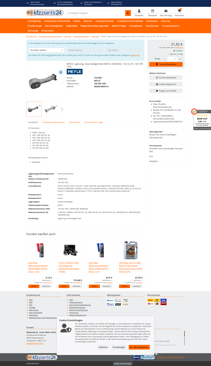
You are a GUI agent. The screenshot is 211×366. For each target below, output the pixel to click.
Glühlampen (152, 21)
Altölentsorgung (75, 302)
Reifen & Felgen (119, 26)
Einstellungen (119, 347)
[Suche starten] (128, 13)
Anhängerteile (34, 21)
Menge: (158, 58)
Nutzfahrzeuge (35, 26)
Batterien (88, 21)
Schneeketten (136, 26)
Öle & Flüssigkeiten (54, 26)
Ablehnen (103, 347)
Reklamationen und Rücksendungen (44, 318)
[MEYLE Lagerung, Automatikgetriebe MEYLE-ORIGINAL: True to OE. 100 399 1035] (45, 81)
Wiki (30, 302)
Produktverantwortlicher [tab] (53, 122)
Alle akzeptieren (140, 347)
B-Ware (76, 21)
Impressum (74, 312)
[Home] (45, 12)
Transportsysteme (170, 26)
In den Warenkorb (168, 64)
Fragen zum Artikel (167, 90)
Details (34, 286)
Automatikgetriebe (81, 36)
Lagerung (95, 36)
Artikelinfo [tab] (33, 122)
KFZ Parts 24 (31, 36)
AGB (71, 300)
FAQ (30, 305)
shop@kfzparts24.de (34, 343)
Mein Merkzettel (35, 312)
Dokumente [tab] (74, 122)
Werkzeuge (33, 30)
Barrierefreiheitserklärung (80, 305)
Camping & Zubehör (104, 21)
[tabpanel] (85, 175)
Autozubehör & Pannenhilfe (57, 21)
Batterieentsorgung (77, 307)
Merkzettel (46, 286)
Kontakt (32, 307)
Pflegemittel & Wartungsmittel (95, 26)
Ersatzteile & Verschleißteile (130, 21)
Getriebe (67, 36)
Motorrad (165, 21)
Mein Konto (33, 310)
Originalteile (71, 26)
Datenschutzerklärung (78, 310)
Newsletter (33, 315)
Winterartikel (47, 30)
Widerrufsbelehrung (77, 315)
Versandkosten (48, 282)
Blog (31, 300)
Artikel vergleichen (167, 84)
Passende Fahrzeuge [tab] (93, 122)
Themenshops (152, 26)
